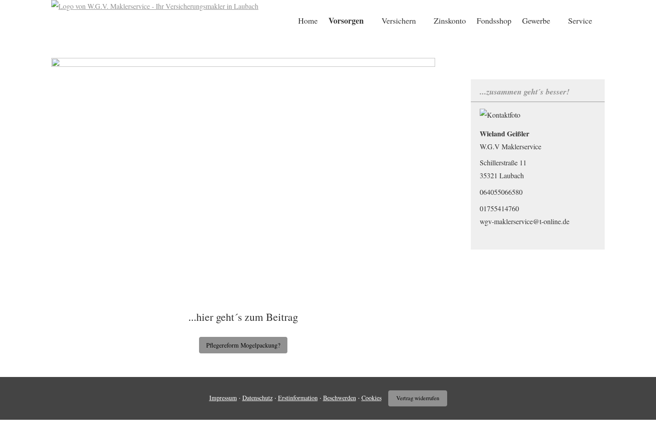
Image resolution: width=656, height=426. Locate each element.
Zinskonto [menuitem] (450, 20)
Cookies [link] (371, 397)
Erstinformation (298, 397)
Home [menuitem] (308, 20)
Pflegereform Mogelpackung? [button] (243, 345)
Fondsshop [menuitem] (494, 20)
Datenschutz (257, 397)
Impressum (223, 397)
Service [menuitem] (580, 20)
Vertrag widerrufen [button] (417, 398)
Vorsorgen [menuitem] (346, 20)
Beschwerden (339, 397)
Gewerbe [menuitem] (536, 20)
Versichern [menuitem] (399, 20)
